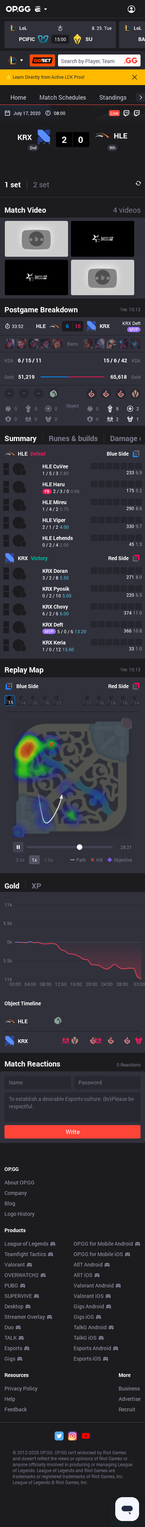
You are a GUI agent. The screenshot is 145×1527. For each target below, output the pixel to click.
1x (34, 860)
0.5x (20, 860)
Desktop (13, 1306)
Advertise (130, 1398)
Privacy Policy (21, 1388)
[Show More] (41, 8)
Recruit (127, 1409)
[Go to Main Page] (18, 9)
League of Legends (26, 1243)
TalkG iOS (85, 1337)
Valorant (14, 1264)
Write (73, 1132)
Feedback (15, 1409)
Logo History (19, 1213)
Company (15, 1192)
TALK (10, 1337)
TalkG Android (90, 1327)
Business (129, 1388)
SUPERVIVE (18, 1295)
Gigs (9, 1358)
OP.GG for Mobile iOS (98, 1254)
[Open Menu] (131, 8)
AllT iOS (83, 1274)
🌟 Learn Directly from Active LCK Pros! (45, 77)
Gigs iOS (84, 1316)
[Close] (134, 77)
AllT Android (88, 1264)
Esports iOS (87, 1358)
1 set (12, 184)
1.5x (48, 860)
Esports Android (92, 1348)
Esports (13, 1348)
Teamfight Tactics (25, 1254)
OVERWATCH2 (21, 1274)
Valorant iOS (89, 1295)
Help (9, 1398)
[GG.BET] (42, 60)
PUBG (11, 1285)
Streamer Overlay (24, 1316)
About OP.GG (19, 1182)
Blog (9, 1203)
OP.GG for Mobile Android (103, 1243)
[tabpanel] (72, 551)
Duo (9, 1327)
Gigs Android (89, 1306)
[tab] (23, 438)
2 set (41, 184)
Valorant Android (94, 1285)
